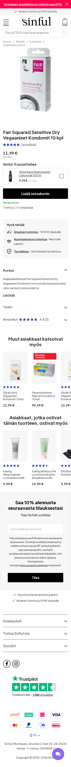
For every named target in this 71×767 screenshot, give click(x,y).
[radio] (4, 144)
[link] (7, 41)
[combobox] (32, 32)
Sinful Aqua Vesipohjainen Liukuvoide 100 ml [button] (35, 173)
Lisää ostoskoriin (35, 193)
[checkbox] (61, 176)
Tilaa (35, 578)
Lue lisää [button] (9, 295)
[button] (66, 4)
